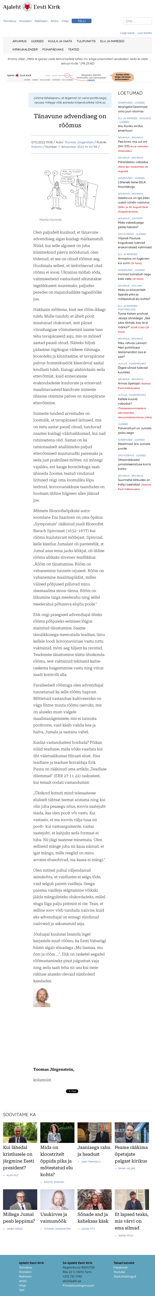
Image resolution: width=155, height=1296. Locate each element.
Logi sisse (127, 33)
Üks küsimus (126, 233)
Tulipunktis (86, 41)
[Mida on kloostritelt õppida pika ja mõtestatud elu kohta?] (57, 1142)
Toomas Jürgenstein (79, 142)
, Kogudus (144, 118)
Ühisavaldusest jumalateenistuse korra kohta (134, 464)
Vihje (65, 21)
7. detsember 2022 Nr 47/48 (77, 147)
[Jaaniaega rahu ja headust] (95, 1142)
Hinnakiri (25, 21)
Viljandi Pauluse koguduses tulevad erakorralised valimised (135, 242)
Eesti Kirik (46, 6)
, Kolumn (136, 285)
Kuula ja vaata (60, 41)
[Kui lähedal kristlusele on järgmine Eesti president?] (20, 1142)
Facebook (121, 1267)
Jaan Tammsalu (91, 1161)
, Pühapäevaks (137, 363)
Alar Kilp (13, 1175)
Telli (81, 21)
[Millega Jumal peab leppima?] (20, 1209)
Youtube (119, 1272)
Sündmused (125, 102)
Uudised (37, 41)
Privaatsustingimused (78, 1285)
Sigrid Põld (125, 1235)
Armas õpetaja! (129, 383)
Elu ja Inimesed (112, 41)
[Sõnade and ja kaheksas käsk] (95, 1209)
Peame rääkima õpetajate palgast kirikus (131, 1154)
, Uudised (139, 102)
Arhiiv (55, 21)
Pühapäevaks (53, 49)
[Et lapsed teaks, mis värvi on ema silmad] (132, 1209)
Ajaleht (12, 6)
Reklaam (41, 21)
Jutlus (123, 363)
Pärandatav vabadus (133, 162)
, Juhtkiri (136, 218)
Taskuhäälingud (125, 1276)
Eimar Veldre (126, 1168)
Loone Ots (88, 1228)
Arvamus (19, 41)
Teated (73, 49)
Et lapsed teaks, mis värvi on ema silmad (132, 1221)
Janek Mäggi (14, 1228)
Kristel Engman (54, 1181)
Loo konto (144, 33)
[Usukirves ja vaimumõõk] (57, 1209)
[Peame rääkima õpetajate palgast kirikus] (132, 1142)
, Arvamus (136, 137)
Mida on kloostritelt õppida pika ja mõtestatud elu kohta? (134, 294)
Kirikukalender (25, 49)
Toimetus (9, 21)
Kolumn (36, 147)
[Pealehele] (27, 10)
